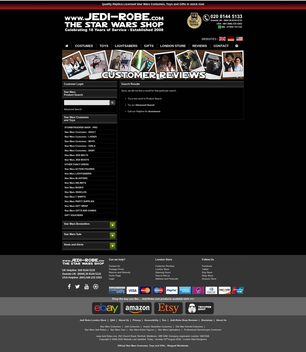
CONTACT (221, 46)
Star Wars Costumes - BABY (80, 150)
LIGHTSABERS (126, 46)
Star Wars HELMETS (75, 183)
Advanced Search (73, 109)
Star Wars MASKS (74, 187)
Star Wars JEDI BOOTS (77, 159)
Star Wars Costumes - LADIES (81, 136)
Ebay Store (207, 275)
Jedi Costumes (132, 326)
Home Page (115, 275)
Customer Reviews (164, 266)
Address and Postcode (166, 278)
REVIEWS (199, 46)
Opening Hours (163, 272)
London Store (162, 269)
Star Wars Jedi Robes (95, 329)
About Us (124, 320)
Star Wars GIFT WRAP (76, 206)
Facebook (207, 266)
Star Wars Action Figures (141, 329)
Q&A (112, 320)
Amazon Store (209, 278)
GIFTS (148, 46)
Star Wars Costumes (110, 326)
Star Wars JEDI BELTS (76, 155)
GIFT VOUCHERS (74, 215)
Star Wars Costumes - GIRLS (80, 146)
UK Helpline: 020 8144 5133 (78, 270)
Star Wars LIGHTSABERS (78, 173)
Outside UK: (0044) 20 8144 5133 (81, 274)
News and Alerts (74, 244)
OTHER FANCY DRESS (77, 164)
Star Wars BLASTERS (76, 178)
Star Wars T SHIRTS (75, 196)
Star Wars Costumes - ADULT (80, 132)
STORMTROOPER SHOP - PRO (81, 127)
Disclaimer (207, 320)
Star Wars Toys (117, 329)
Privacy (137, 320)
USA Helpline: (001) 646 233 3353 (82, 277)
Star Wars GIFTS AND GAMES (80, 210)
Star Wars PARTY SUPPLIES (79, 201)
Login (111, 278)
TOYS (104, 46)
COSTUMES (84, 46)
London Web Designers (195, 339)
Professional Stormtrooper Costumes (202, 329)
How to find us (162, 275)
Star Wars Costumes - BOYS (80, 141)
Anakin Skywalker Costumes (157, 326)
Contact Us (114, 266)
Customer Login (74, 84)
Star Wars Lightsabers (169, 329)
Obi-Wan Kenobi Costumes (189, 326)
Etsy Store (207, 272)
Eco (164, 320)
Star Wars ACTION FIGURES (79, 169)
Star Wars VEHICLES (75, 192)
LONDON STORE (173, 46)
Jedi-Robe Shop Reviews (183, 320)
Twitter (205, 269)
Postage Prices (116, 269)
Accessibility (151, 320)
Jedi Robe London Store (93, 320)
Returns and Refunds (119, 272)
